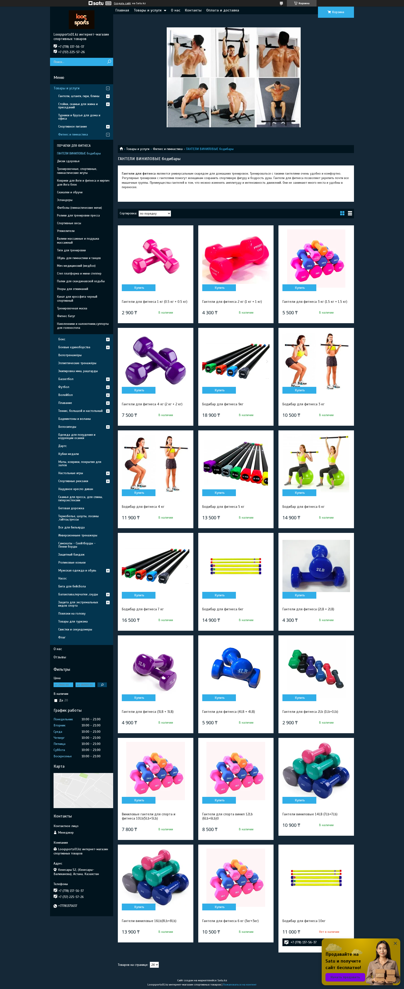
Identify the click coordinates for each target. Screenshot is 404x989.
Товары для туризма (73, 621)
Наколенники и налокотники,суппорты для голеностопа (83, 326)
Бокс (61, 339)
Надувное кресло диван (75, 489)
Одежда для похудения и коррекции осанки (76, 436)
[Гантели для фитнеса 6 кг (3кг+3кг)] (236, 878)
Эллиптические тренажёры (77, 363)
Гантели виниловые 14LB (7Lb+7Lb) (309, 814)
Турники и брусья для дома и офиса (79, 117)
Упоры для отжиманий (72, 289)
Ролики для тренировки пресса (78, 215)
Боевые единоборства (74, 347)
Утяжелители (66, 231)
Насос (62, 578)
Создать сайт (122, 3)
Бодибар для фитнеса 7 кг (143, 609)
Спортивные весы (69, 223)
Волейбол (65, 395)
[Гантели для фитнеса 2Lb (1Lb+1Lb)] (316, 668)
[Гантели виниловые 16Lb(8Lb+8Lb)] (155, 878)
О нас (175, 10)
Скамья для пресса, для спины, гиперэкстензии (80, 498)
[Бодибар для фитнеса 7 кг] (155, 566)
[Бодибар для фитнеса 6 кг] (316, 463)
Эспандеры (64, 200)
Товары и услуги (148, 10)
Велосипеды (67, 427)
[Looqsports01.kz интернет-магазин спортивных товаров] (82, 19)
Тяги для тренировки (71, 250)
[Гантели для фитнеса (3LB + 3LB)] (155, 668)
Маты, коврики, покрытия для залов (79, 463)
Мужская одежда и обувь (77, 570)
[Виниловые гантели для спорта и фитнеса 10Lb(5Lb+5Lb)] (155, 771)
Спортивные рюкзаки (73, 481)
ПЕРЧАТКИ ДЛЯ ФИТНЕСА (73, 146)
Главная (122, 10)
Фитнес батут (66, 316)
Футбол (63, 387)
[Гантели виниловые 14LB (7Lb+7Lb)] (316, 771)
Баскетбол (65, 379)
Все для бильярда (71, 527)
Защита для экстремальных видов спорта (78, 604)
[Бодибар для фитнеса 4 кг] (155, 463)
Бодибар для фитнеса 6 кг (303, 507)
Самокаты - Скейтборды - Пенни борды (77, 545)
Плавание (65, 403)
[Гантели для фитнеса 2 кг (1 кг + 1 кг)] (236, 258)
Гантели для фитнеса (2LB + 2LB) (308, 609)
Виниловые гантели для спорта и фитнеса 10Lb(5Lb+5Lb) (148, 816)
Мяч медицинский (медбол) (76, 266)
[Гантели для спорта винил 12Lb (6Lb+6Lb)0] (236, 771)
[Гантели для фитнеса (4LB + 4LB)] (236, 668)
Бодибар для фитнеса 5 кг (223, 507)
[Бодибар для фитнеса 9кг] (236, 361)
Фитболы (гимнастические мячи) (79, 208)
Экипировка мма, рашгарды (78, 371)
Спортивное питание (72, 126)
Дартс (62, 446)
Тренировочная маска (72, 308)
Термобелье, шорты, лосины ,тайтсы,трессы (78, 517)
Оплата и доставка (222, 10)
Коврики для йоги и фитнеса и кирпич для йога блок (83, 183)
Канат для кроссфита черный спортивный (77, 299)
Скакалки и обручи (70, 192)
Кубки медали (68, 454)
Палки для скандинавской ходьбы (81, 281)
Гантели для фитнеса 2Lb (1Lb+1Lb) (310, 712)
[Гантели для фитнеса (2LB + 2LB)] (316, 566)
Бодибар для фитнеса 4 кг (143, 507)
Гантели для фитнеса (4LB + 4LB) (228, 712)
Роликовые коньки (72, 562)
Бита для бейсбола (72, 586)
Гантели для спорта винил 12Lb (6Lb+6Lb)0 (227, 816)
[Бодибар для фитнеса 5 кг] (236, 463)
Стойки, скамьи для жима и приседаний (78, 105)
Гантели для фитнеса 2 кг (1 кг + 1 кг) (232, 302)
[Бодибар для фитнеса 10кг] (316, 878)
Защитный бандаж (71, 555)
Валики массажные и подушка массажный (78, 241)
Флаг (61, 637)
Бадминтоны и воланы (74, 419)
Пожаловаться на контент (239, 984)
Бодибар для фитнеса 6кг (222, 609)
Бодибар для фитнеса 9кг (222, 404)
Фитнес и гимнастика (168, 149)
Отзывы (60, 657)
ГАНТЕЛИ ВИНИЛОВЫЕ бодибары (79, 153)
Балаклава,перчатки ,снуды (78, 594)
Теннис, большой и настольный (80, 411)
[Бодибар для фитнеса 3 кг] (316, 361)
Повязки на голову (72, 613)
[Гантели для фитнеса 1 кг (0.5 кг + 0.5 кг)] (155, 258)
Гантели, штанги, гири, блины (78, 96)
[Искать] (109, 62)
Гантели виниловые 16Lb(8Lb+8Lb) (149, 921)
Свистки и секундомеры (75, 629)
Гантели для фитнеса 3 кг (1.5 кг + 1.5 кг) (314, 302)
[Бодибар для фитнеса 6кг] (236, 566)
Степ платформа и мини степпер (79, 273)
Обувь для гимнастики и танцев (79, 258)
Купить (139, 288)
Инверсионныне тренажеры (77, 535)
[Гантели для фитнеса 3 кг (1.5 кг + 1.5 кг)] (316, 258)
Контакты (193, 10)
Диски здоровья (68, 161)
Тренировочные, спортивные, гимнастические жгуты (77, 171)
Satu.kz (222, 980)
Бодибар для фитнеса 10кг (303, 921)
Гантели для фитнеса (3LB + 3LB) (147, 712)
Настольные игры (70, 473)
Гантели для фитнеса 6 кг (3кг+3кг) (230, 921)
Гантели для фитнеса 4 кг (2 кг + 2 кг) (152, 404)
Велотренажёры (70, 355)
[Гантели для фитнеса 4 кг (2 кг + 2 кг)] (155, 361)
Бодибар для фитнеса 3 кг (303, 404)
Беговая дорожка (71, 508)
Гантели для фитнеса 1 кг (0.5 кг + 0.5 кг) (154, 302)
